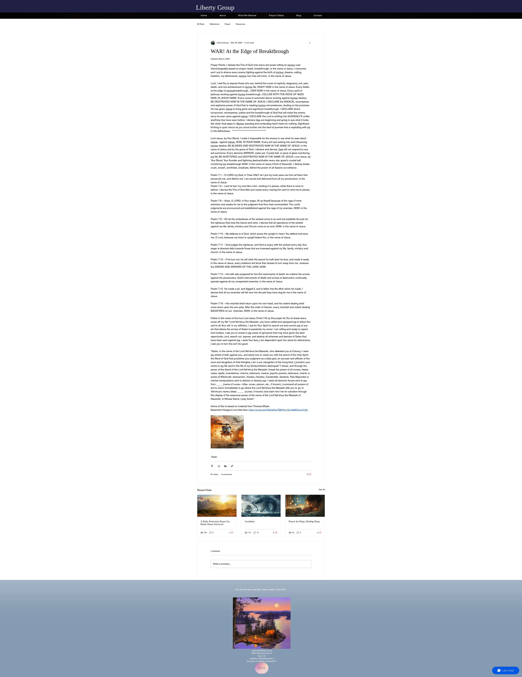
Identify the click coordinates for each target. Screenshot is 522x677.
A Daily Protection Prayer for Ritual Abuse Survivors (215, 523)
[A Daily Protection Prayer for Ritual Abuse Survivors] (217, 506)
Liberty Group (215, 7)
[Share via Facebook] (212, 466)
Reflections (214, 24)
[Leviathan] (261, 506)
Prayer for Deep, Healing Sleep (304, 521)
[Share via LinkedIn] (225, 466)
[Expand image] (227, 431)
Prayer (227, 24)
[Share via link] (232, 466)
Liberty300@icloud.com (262, 651)
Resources (240, 24)
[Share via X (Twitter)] (218, 466)
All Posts (200, 24)
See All (322, 489)
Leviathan (249, 521)
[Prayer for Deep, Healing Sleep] (305, 506)
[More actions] (309, 42)
